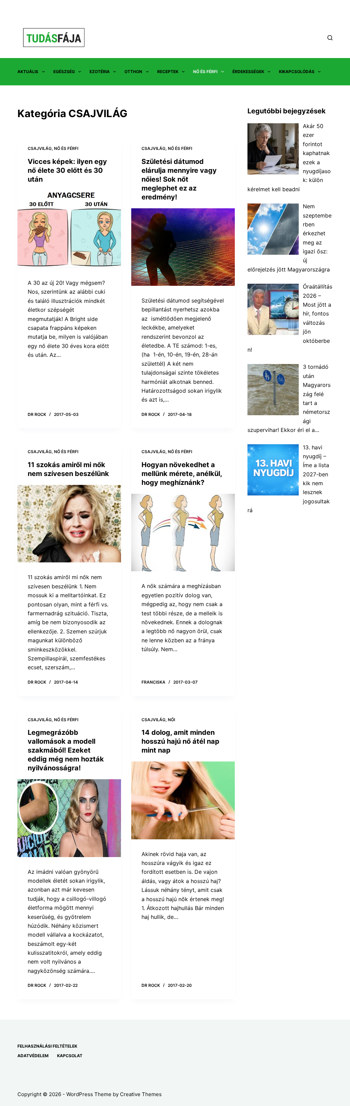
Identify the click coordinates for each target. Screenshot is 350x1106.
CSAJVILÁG (40, 148)
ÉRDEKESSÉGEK (248, 71)
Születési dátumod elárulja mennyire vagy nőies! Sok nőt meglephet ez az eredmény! (179, 179)
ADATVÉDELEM (33, 1055)
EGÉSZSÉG (64, 71)
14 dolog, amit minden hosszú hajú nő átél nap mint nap (180, 741)
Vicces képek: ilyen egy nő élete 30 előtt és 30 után (67, 170)
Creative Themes (141, 1094)
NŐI (171, 719)
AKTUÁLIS (27, 71)
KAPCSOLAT (69, 1055)
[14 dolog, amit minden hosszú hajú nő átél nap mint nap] (183, 800)
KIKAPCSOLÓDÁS (296, 71)
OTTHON (133, 71)
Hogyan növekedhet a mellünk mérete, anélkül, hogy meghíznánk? (182, 474)
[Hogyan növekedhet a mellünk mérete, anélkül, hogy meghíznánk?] (183, 532)
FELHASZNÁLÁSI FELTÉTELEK (47, 1046)
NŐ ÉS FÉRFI (205, 71)
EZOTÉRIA (100, 71)
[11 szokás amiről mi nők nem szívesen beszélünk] (69, 523)
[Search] (330, 37)
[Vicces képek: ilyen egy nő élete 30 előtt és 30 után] (69, 229)
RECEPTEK (167, 71)
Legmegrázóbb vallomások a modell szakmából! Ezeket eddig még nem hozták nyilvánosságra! (66, 750)
